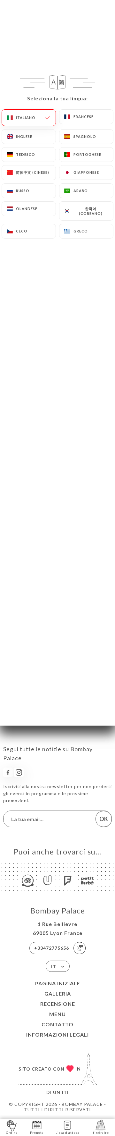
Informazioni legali (57, 1034)
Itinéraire (100, 1132)
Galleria (57, 993)
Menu (57, 1014)
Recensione (57, 1004)
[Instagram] (19, 772)
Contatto (57, 1024)
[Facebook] (8, 772)
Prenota (37, 1132)
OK (103, 818)
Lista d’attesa (68, 1132)
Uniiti (61, 1092)
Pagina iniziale (57, 983)
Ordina (12, 1132)
